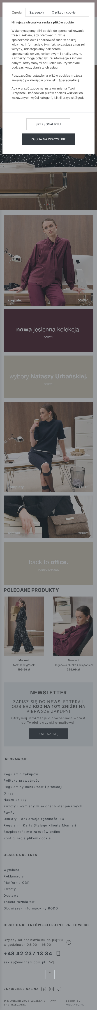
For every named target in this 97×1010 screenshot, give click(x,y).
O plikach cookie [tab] (64, 12)
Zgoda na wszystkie (48, 139)
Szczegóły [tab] (36, 12)
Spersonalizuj (48, 124)
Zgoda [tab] (17, 12)
